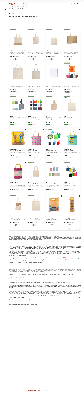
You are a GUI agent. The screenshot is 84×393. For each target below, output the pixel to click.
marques (67, 288)
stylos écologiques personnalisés (73, 259)
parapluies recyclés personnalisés (59, 256)
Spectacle (65, 228)
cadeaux (17, 280)
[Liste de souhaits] (77, 3)
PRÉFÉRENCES (40, 390)
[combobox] (43, 4)
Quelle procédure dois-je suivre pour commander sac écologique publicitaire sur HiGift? (23, 304)
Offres (26, 6)
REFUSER (46, 390)
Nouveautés (31, 6)
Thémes (22, 6)
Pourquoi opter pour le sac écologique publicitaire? (17, 297)
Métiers (18, 6)
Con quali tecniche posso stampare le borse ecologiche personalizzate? (20, 299)
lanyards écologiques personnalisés (67, 257)
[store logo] (12, 3)
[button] (78, 1)
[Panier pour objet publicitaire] (80, 4)
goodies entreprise (13, 291)
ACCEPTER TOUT (32, 390)
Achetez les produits (12, 6)
